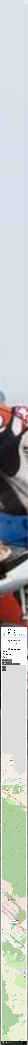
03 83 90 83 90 (8, 661)
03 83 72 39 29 (8, 659)
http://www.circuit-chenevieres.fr (12, 663)
